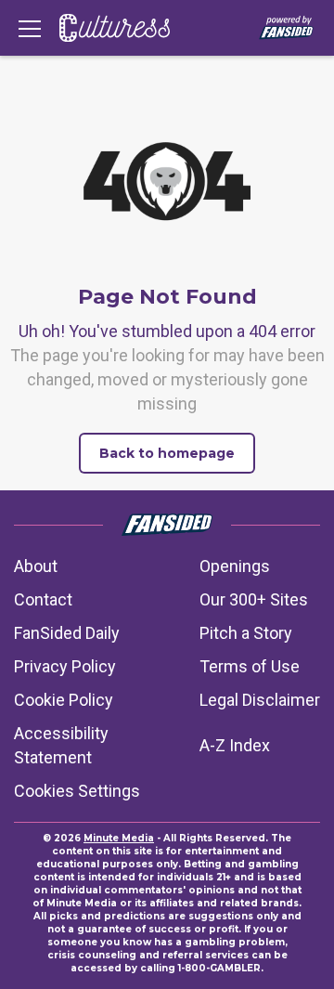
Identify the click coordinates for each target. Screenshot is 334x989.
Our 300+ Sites (253, 599)
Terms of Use (249, 666)
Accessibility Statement (61, 745)
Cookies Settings (77, 790)
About (36, 566)
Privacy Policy (65, 666)
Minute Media (119, 838)
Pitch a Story (245, 633)
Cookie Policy (63, 699)
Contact (43, 599)
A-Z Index (234, 745)
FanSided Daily (67, 633)
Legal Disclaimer (259, 699)
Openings (234, 566)
